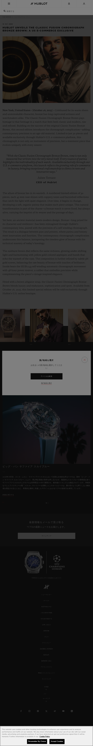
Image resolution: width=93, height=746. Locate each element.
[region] (46, 736)
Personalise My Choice (37, 741)
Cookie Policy (44, 736)
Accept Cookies (57, 741)
